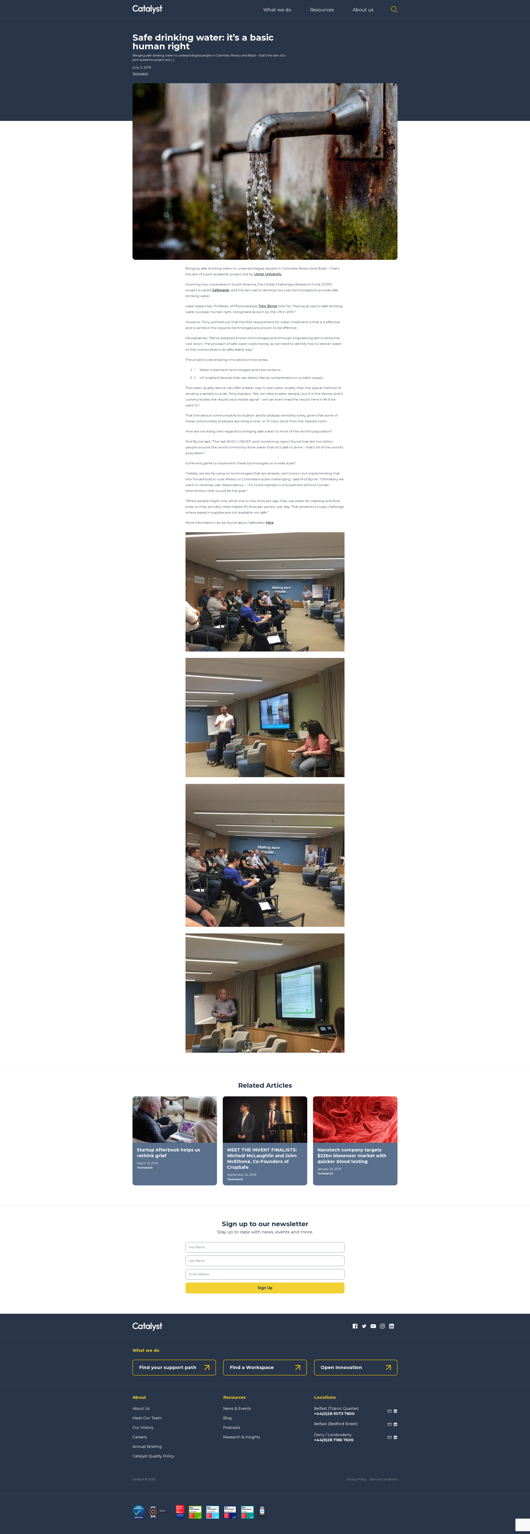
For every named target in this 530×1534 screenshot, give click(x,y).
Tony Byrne (267, 306)
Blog (227, 1418)
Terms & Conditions (384, 1479)
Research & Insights (241, 1437)
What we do (277, 10)
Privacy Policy (357, 1479)
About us (363, 10)
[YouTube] (373, 1327)
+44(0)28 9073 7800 (334, 1413)
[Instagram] (382, 1327)
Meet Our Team (147, 1418)
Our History (143, 1427)
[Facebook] (355, 1327)
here (269, 523)
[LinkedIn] (391, 1327)
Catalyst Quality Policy (153, 1456)
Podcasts (231, 1427)
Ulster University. (268, 274)
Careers (139, 1437)
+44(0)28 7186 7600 (334, 1440)
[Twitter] (364, 1327)
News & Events (237, 1408)
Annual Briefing (147, 1446)
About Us (141, 1408)
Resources (322, 10)
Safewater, (221, 290)
